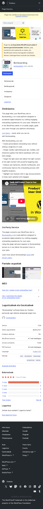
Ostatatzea (6, 435)
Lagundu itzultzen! (21, 16)
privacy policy (7, 258)
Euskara (9, 482)
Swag (25, 455)
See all (38, 400)
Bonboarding (7, 235)
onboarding (36, 356)
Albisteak (5, 431)
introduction (28, 356)
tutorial (38, 360)
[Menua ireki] (40, 3)
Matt (5, 465)
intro (21, 356)
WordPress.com (9, 462)
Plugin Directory (7, 9)
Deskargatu (7, 73)
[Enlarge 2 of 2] (38, 270)
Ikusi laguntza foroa (9, 415)
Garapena (7, 97)
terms (29, 255)
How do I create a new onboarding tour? (17, 290)
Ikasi (3, 445)
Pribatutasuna (7, 438)
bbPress (6, 469)
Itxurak (25, 431)
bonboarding (18, 66)
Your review (6, 400)
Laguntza (7, 102)
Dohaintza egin (29, 452)
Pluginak (25, 435)
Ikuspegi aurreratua (9, 366)
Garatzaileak (6, 452)
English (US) (37, 351)
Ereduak (25, 438)
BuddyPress (7, 473)
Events (25, 448)
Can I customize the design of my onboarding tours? (12, 297)
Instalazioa (8, 91)
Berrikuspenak (9, 86)
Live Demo (6, 133)
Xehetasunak (9, 81)
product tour (30, 360)
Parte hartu (26, 445)
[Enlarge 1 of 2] (18, 270)
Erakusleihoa (27, 427)
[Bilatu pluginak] (23, 23)
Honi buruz (6, 427)
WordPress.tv (8, 455)
